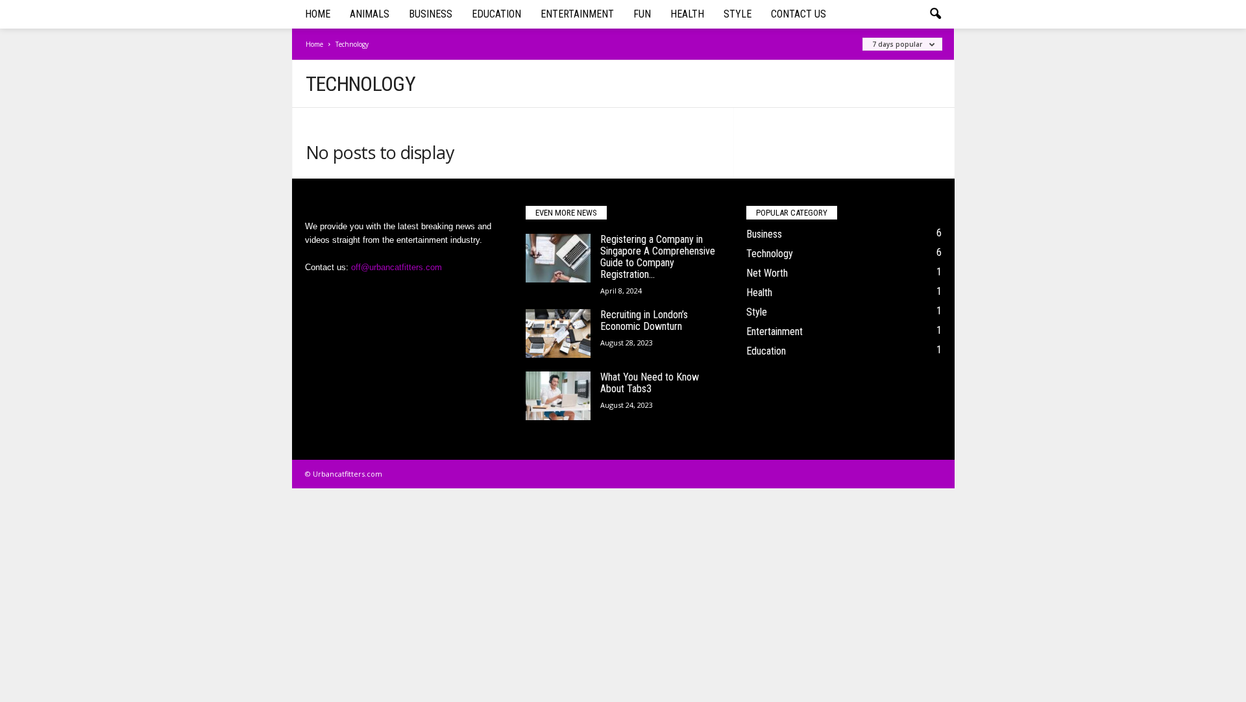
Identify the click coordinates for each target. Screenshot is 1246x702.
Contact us (798, 14)
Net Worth (767, 273)
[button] (935, 14)
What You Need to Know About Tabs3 (649, 383)
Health (687, 14)
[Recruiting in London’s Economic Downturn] (558, 333)
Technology (769, 253)
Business (430, 14)
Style (737, 14)
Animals (369, 14)
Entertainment (577, 14)
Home (317, 14)
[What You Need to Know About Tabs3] (558, 395)
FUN (642, 14)
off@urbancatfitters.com (396, 267)
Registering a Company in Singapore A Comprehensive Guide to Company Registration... (657, 257)
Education (496, 14)
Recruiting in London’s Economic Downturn (644, 320)
